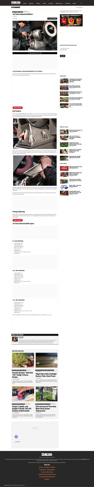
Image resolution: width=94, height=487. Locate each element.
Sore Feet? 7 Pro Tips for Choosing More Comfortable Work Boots (75, 137)
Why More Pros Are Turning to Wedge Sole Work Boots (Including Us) (75, 151)
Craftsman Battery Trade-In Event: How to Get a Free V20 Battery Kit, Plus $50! (75, 192)
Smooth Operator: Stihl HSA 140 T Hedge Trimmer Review (22, 375)
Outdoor (44, 3)
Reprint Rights (42, 469)
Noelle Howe (39, 412)
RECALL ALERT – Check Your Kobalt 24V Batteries (75, 186)
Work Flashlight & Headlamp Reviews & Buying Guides (44, 370)
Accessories (51, 3)
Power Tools (31, 3)
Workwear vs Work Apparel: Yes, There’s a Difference (75, 130)
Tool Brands (52, 467)
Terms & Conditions (51, 457)
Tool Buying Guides (50, 469)
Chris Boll (15, 16)
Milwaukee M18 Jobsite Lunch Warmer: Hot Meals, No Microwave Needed (75, 174)
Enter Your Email (63, 49)
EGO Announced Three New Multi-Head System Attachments (46, 408)
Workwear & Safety (59, 3)
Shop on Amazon (17, 107)
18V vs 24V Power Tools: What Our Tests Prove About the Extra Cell (75, 105)
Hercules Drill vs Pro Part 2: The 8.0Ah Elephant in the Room (75, 92)
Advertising (46, 467)
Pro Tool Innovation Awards (47, 472)
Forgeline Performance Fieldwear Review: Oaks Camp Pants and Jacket (75, 144)
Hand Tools (38, 3)
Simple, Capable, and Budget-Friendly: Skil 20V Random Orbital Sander (21, 408)
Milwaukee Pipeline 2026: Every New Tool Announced (75, 167)
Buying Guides (67, 3)
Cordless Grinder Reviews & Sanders (18, 404)
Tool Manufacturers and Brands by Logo (47, 474)
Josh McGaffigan (16, 379)
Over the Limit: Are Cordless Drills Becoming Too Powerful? (75, 180)
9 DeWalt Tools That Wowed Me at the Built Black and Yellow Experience (75, 80)
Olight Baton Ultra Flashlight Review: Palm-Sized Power (46, 375)
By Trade (24, 3)
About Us (74, 3)
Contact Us (47, 479)
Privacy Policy (44, 457)
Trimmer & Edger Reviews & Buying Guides (19, 370)
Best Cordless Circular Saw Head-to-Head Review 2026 (74, 86)
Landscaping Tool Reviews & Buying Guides (43, 404)
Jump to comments (53, 18)
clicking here (49, 314)
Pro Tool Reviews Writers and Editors (47, 476)
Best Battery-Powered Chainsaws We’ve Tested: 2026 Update (76, 98)
